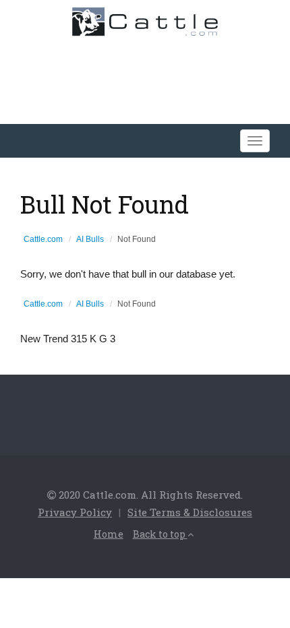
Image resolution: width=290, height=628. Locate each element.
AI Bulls (90, 239)
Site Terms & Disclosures (189, 512)
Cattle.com (43, 239)
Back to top (160, 534)
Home (108, 534)
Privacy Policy (75, 512)
